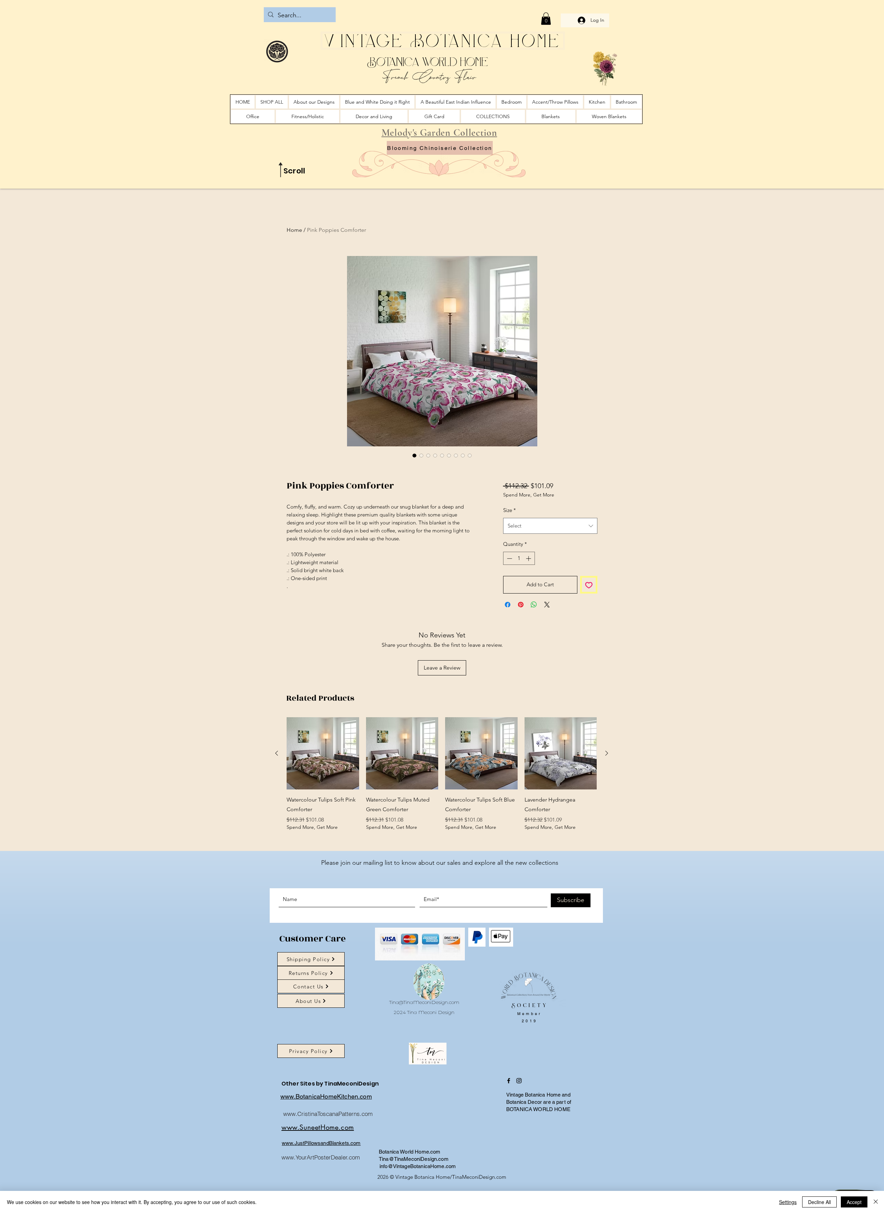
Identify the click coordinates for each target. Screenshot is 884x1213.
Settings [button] (788, 1201)
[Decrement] (508, 607)
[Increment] (529, 607)
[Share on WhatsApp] (534, 653)
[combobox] (550, 574)
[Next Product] (607, 788)
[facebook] (508, 1115)
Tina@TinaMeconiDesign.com (424, 1037)
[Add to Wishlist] (589, 634)
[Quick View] (323, 788)
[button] (546, 18)
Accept (854, 1201)
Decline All (819, 1201)
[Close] (876, 1201)
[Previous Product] (276, 788)
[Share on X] (547, 653)
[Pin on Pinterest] (521, 653)
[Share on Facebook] (507, 653)
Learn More (533, 513)
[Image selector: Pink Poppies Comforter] (414, 455)
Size (509, 559)
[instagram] (519, 1115)
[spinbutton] (519, 607)
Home (294, 230)
